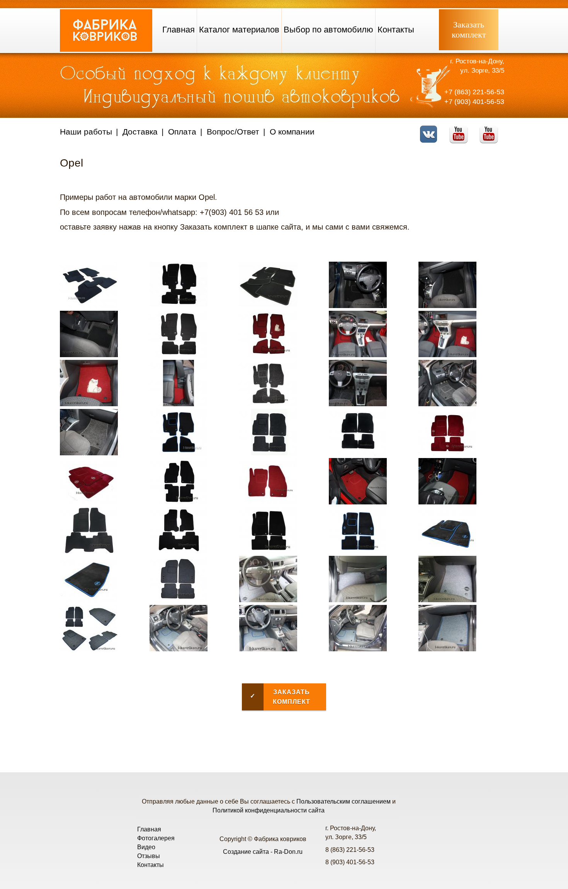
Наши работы (86, 131)
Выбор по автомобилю (328, 29)
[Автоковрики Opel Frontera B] (178, 551)
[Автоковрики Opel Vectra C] (178, 600)
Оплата (182, 131)
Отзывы (148, 856)
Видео (146, 847)
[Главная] (106, 49)
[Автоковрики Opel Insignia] (268, 551)
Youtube (460, 129)
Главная (178, 29)
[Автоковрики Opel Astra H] (89, 306)
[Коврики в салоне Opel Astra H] (358, 306)
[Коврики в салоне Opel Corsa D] (358, 502)
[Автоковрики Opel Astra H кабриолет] (268, 355)
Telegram (491, 129)
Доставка (140, 131)
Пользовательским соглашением (343, 801)
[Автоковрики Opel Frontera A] (89, 551)
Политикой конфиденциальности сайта (269, 810)
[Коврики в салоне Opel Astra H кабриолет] (358, 355)
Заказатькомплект (469, 29)
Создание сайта (246, 851)
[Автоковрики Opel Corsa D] (178, 502)
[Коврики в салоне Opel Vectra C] (268, 600)
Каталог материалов (239, 29)
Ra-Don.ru (288, 851)
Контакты (396, 29)
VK (430, 129)
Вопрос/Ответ (233, 131)
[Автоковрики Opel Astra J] (268, 453)
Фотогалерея (156, 838)
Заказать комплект (280, 697)
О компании (292, 131)
